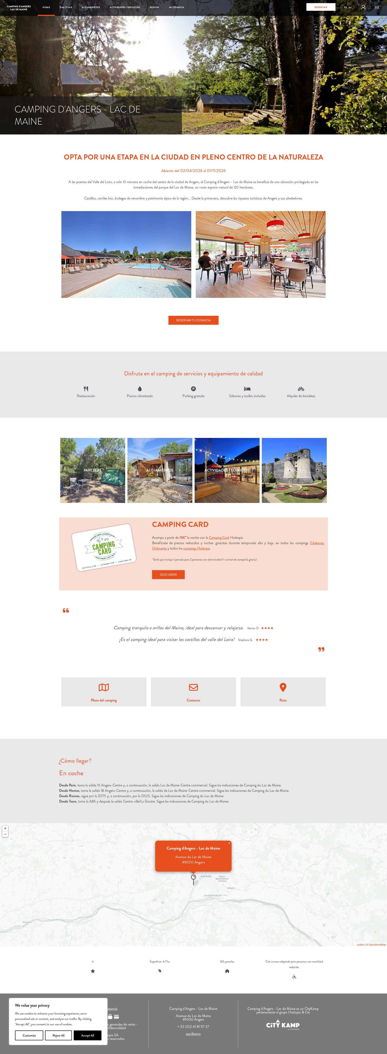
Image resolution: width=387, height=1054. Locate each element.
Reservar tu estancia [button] (193, 320)
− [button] (5, 834)
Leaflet (360, 944)
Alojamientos (91, 7)
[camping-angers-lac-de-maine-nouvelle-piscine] (126, 254)
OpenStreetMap (377, 944)
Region (154, 7)
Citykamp (317, 542)
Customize (29, 1035)
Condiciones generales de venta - (115, 1024)
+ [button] (5, 828)
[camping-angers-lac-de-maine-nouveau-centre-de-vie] (261, 254)
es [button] (345, 7)
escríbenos (193, 1033)
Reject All (58, 1035)
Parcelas (66, 7)
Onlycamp (159, 548)
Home (46, 7)
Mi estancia (176, 7)
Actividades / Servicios (125, 7)
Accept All (87, 1035)
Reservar (321, 7)
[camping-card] (103, 548)
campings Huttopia (196, 548)
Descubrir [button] (168, 574)
